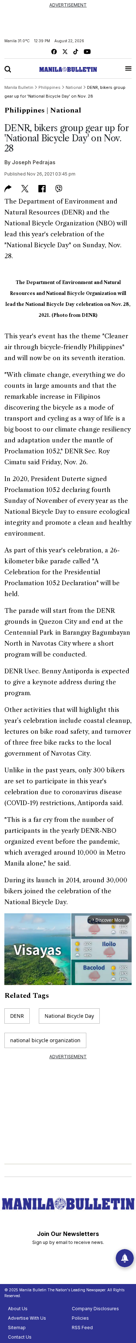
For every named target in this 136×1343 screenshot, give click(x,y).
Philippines (24, 110)
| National (63, 110)
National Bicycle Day (69, 1015)
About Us (18, 1308)
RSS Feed (82, 1327)
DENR (17, 1015)
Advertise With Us (27, 1318)
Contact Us (20, 1337)
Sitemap (17, 1327)
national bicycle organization (45, 1040)
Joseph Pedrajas (33, 162)
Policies (80, 1318)
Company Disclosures (95, 1308)
